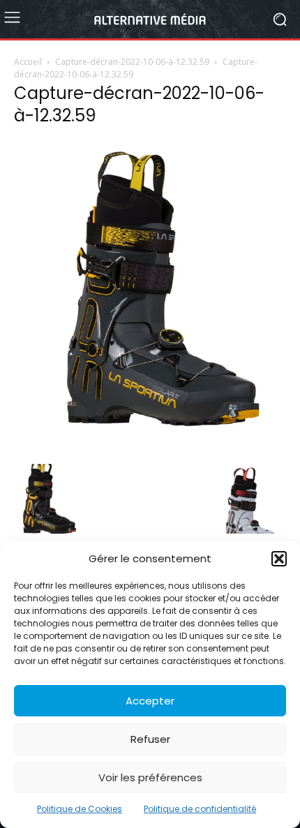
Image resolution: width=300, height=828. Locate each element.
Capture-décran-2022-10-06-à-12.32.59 (132, 62)
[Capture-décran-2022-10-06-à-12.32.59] (150, 449)
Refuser (150, 739)
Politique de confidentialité (200, 809)
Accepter (150, 700)
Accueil (28, 62)
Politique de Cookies (79, 809)
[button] (279, 559)
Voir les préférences (150, 777)
